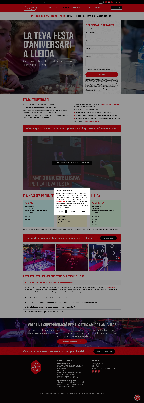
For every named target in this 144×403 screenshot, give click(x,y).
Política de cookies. (61, 201)
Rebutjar (60, 211)
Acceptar (83, 211)
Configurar (72, 211)
